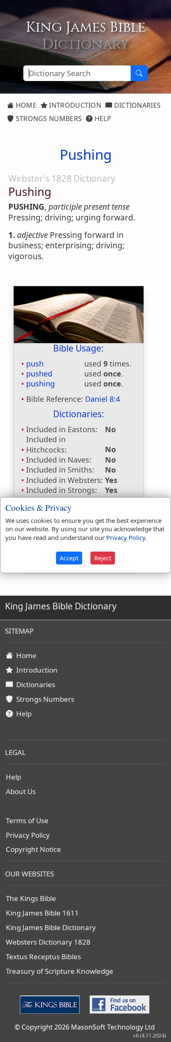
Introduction (74, 105)
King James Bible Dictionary (51, 927)
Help (102, 118)
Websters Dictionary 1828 (48, 942)
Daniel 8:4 (102, 399)
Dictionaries (136, 105)
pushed (39, 374)
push (35, 364)
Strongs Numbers (48, 118)
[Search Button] (139, 73)
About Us (21, 791)
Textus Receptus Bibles (43, 956)
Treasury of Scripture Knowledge (59, 971)
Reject (102, 558)
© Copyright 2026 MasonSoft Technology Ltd (85, 1027)
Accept (69, 558)
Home (25, 105)
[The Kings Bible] (51, 1003)
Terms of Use (27, 820)
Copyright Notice (33, 849)
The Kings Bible (31, 898)
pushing (40, 384)
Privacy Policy (28, 835)
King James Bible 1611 (42, 913)
